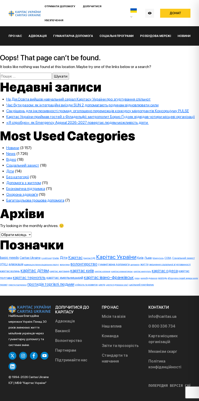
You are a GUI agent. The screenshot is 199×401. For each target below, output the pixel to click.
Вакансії (62, 330)
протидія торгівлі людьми (50, 284)
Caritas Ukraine (30, 258)
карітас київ (82, 270)
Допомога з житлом (23, 182)
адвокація (16, 264)
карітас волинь (10, 271)
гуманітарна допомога (114, 264)
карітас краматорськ (122, 271)
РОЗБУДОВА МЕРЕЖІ (155, 36)
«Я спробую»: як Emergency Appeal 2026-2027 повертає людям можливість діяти (77, 122)
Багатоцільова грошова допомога (35, 200)
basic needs (9, 257)
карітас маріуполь (142, 271)
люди (137, 278)
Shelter (55, 258)
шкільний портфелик (141, 284)
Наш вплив (112, 326)
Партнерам (65, 350)
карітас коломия (102, 271)
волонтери (65, 264)
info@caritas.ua (162, 316)
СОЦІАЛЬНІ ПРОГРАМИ (117, 36)
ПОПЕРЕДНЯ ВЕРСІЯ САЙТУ (172, 386)
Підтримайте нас (71, 360)
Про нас (15, 36)
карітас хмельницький (64, 277)
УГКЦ (4, 264)
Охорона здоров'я (22, 194)
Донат (175, 13)
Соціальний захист (22, 165)
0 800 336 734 (161, 326)
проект (4, 284)
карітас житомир (60, 271)
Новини (184, 36)
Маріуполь (158, 258)
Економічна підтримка (25, 188)
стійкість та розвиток (86, 284)
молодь (162, 278)
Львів (148, 258)
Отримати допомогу (60, 6)
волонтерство (84, 263)
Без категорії (17, 177)
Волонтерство (68, 340)
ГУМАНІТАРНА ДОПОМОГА (73, 36)
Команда (110, 336)
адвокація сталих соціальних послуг (41, 264)
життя (144, 264)
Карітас (75, 257)
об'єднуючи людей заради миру (183, 278)
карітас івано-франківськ (109, 277)
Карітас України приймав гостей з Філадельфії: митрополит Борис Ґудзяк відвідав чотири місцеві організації (100, 116)
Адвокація (65, 321)
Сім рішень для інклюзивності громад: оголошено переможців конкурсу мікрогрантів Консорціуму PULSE (97, 110)
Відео (11, 159)
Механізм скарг (162, 351)
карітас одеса (165, 270)
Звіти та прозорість (120, 345)
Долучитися (92, 6)
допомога (135, 264)
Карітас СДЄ (89, 258)
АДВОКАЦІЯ (38, 36)
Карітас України (116, 256)
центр (102, 284)
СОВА (167, 257)
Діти (10, 171)
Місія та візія (114, 316)
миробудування (149, 278)
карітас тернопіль (29, 277)
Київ (140, 258)
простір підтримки (17, 285)
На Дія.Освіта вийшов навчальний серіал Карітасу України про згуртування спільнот (78, 99)
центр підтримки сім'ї (117, 284)
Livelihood (46, 258)
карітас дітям (35, 270)
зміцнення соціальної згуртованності (170, 264)
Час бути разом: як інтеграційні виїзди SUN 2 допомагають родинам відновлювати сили (82, 105)
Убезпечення (54, 20)
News (11, 153)
